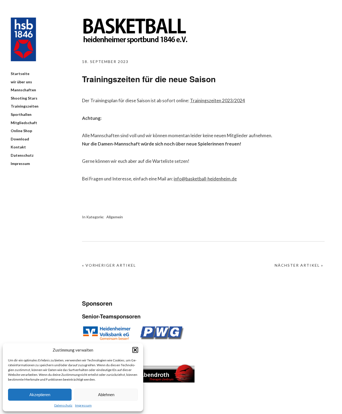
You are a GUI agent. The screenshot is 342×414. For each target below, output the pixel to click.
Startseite (20, 73)
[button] (135, 350)
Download (20, 139)
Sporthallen (21, 114)
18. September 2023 (105, 61)
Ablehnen (106, 394)
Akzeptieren (39, 394)
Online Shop (21, 130)
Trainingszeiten (24, 106)
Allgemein (114, 217)
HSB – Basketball (23, 39)
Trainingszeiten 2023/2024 (217, 100)
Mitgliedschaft (24, 122)
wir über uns (21, 82)
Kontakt (18, 147)
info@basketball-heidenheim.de (205, 179)
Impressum (83, 405)
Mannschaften (23, 90)
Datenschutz (63, 405)
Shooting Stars (24, 98)
